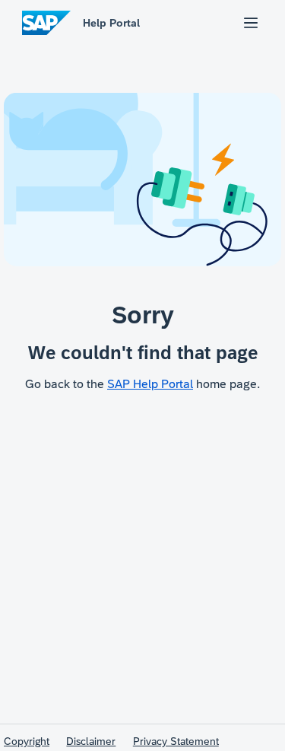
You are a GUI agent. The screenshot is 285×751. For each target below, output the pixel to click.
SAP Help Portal (150, 383)
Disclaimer (91, 741)
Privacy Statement (176, 741)
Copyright (26, 741)
